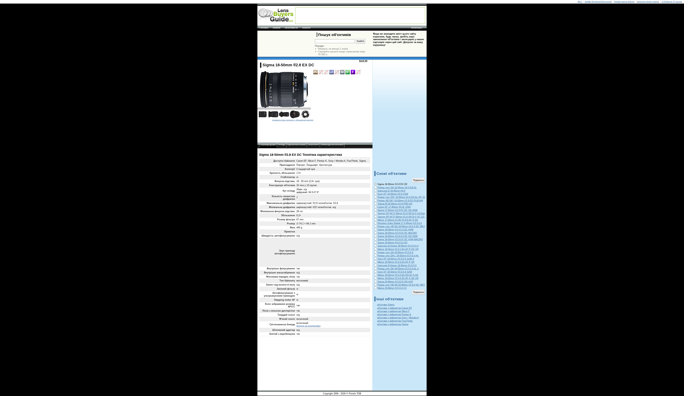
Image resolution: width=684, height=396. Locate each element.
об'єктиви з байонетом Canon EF (394, 308)
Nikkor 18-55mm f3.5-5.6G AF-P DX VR (397, 249)
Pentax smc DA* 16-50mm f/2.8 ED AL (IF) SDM (402, 197)
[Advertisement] (360, 16)
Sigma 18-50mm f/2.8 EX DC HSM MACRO (400, 239)
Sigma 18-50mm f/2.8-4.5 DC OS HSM (397, 236)
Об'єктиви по (291, 28)
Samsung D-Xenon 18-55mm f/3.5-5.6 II (398, 246)
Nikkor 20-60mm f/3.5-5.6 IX (392, 288)
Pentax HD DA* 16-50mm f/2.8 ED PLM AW (400, 200)
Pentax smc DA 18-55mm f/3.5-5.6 (395, 252)
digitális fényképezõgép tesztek (598, 2)
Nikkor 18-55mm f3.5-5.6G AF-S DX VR (397, 278)
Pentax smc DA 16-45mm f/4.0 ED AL (397, 187)
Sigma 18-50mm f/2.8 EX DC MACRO (397, 233)
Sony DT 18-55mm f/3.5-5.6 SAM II (395, 259)
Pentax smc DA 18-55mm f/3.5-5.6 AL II (398, 268)
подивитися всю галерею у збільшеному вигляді (292, 120)
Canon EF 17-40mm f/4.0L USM (394, 207)
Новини (276, 28)
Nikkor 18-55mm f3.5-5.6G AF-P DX (395, 262)
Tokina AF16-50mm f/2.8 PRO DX (394, 203)
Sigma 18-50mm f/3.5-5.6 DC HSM (395, 229)
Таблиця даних (268, 145)
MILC (580, 2)
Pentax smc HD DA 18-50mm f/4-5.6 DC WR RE (402, 226)
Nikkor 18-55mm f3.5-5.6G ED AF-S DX (397, 275)
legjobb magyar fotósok (624, 2)
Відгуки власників (296, 145)
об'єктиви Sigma (385, 304)
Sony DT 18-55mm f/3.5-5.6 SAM (394, 272)
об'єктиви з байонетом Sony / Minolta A (398, 317)
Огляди (281, 145)
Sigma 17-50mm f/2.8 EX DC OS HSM (397, 210)
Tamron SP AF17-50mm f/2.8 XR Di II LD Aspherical (404, 213)
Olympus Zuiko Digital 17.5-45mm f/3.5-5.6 (399, 223)
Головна (264, 28)
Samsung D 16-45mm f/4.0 (391, 190)
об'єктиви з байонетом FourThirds (395, 321)
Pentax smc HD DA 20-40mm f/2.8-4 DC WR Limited (404, 285)
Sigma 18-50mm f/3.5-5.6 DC (392, 242)
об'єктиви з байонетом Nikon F (393, 311)
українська (416, 28)
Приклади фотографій (332, 145)
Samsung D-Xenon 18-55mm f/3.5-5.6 (396, 265)
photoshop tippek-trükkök (648, 2)
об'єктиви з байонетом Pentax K (394, 314)
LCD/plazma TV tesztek (672, 2)
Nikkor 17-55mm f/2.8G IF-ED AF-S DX (397, 220)
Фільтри (306, 28)
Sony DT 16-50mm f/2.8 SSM (392, 194)
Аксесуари (313, 145)
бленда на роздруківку (308, 326)
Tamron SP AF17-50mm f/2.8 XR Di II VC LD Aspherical (406, 216)
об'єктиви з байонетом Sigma (392, 324)
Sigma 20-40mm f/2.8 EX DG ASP (395, 281)
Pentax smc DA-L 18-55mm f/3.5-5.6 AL (398, 255)
